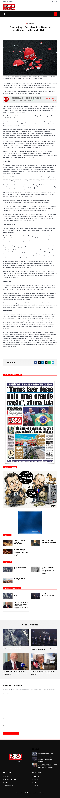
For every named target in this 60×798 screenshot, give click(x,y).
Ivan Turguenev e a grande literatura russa (49, 541)
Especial (8, 562)
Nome (5, 712)
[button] (4, 14)
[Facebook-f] (52, 1)
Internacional (30, 23)
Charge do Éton (10, 467)
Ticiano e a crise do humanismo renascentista (19, 542)
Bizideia (41, 793)
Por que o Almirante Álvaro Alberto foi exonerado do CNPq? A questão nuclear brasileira (48, 570)
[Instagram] (54, 1)
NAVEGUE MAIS (36, 772)
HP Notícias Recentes (12, 588)
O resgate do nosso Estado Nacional (19, 579)
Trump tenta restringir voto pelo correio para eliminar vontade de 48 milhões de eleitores (43, 673)
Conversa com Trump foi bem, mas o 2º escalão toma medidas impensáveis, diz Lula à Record (21, 605)
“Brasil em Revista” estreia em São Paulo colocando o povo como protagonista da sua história (21, 552)
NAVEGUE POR (7, 772)
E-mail (5, 719)
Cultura (7, 535)
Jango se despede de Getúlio (12, 648)
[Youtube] (56, 1)
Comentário (6, 693)
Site (4, 725)
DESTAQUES (35, 749)
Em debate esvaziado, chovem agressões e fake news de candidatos (49, 595)
